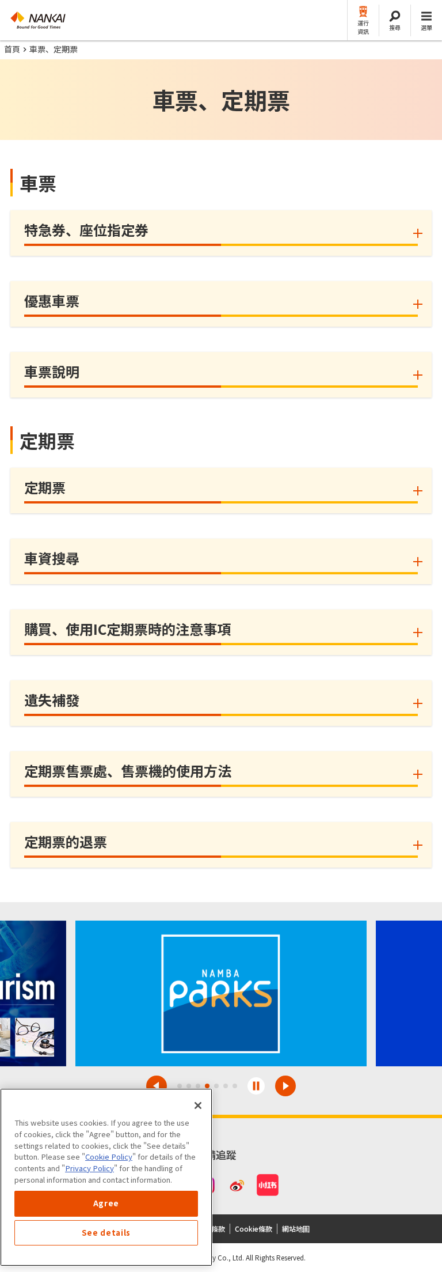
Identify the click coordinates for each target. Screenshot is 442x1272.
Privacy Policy (89, 1168)
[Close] (198, 1105)
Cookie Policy (108, 1156)
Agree (106, 1203)
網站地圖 (296, 1228)
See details (106, 1232)
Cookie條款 (253, 1228)
